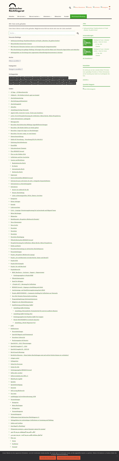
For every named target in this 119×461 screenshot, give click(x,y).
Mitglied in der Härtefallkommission (22, 302)
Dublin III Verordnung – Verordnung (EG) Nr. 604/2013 (27, 139)
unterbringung (71, 83)
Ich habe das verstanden (48, 458)
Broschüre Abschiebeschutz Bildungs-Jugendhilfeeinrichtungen (29, 124)
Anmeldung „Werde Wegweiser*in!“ (25, 322)
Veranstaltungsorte (17, 411)
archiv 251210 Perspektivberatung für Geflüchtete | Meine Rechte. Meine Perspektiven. (36, 116)
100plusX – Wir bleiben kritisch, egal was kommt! (25, 95)
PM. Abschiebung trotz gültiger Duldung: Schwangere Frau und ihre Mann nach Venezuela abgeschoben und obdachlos (45, 49)
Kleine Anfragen (15, 201)
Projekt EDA (14, 260)
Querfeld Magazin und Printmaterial (22, 334)
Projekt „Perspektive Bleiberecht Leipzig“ (23, 254)
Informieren (14, 187)
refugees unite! (15, 358)
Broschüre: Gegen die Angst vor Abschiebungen (24, 130)
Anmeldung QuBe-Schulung (21, 308)
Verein (14, 441)
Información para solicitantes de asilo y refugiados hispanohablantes (30, 181)
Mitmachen (58, 16)
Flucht (28, 80)
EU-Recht (15, 166)
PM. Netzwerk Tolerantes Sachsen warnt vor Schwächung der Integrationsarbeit (33, 46)
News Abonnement (16, 222)
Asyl (18, 77)
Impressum (14, 175)
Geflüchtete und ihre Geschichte (20, 157)
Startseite (13, 387)
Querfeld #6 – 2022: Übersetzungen (21, 343)
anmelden (85, 79)
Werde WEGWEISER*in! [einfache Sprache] (26, 319)
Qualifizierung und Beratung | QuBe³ (22, 305)
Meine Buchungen (16, 213)
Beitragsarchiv (15, 121)
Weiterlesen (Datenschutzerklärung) (68, 458)
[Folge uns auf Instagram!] (104, 7)
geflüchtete (42, 80)
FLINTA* (23, 80)
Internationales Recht (18, 169)
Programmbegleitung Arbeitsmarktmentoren (24, 299)
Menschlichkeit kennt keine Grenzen (21, 43)
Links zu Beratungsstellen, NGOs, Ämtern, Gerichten (27, 195)
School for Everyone (17, 364)
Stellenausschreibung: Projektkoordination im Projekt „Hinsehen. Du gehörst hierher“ (35, 40)
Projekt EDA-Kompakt (17, 263)
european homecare (14, 80)
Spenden (13, 382)
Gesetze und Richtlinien (17, 160)
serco (64, 83)
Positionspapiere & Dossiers (20, 340)
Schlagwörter (14, 361)
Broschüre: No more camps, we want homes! (23, 133)
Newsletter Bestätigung (17, 237)
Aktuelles (11, 16)
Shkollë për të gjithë (16, 379)
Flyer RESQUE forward (17, 151)
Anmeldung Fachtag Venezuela (19, 110)
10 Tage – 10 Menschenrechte (19, 92)
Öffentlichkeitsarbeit (18, 278)
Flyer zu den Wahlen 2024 (18, 154)
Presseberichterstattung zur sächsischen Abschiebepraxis (27, 249)
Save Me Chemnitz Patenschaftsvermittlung (24, 296)
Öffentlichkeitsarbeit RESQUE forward (22, 240)
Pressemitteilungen (16, 252)
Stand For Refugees (17, 281)
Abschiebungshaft (16, 104)
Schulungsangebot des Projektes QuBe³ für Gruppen (28, 317)
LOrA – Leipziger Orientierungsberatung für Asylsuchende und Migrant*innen (33, 210)
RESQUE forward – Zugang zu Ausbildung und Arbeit (27, 287)
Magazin (66, 80)
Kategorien (14, 198)
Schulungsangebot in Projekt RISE (23, 275)
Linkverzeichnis (15, 207)
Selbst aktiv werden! (16, 373)
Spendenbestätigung (16, 384)
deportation (28, 77)
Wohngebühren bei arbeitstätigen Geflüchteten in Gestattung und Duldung (32, 420)
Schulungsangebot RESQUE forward (21, 370)
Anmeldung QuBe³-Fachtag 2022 (22, 314)
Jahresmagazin (54, 80)
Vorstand (14, 447)
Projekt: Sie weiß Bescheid (18, 266)
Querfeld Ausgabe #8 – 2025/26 (20, 349)
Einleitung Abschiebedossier (19, 142)
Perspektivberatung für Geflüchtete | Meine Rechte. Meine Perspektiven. (31, 243)
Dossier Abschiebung (18, 192)
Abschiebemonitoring (17, 98)
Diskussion (44, 77)
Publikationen (15, 328)
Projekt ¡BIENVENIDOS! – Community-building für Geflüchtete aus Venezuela (35, 293)
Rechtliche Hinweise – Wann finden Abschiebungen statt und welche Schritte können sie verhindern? (40, 355)
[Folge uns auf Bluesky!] (89, 7)
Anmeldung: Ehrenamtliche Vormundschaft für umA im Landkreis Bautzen (36, 311)
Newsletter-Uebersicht (18, 337)
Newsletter (14, 228)
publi (12, 325)
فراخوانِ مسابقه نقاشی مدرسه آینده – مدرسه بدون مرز (26, 435)
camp (22, 77)
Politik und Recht (16, 246)
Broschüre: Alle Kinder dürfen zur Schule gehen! (25, 127)
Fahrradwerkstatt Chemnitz (18, 148)
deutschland (36, 77)
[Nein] (117, 456)
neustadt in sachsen (25, 83)
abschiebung (12, 77)
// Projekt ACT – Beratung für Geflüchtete (24, 284)
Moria (11, 83)
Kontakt (66, 16)
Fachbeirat (15, 444)
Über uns (13, 438)
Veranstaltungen (15, 399)
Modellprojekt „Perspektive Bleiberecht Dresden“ (25, 219)
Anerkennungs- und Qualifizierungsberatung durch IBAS (28, 290)
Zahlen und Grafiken (17, 423)
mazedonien (73, 80)
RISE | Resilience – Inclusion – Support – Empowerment (28, 272)
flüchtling (34, 80)
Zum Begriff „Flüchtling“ (18, 426)
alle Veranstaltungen (87, 58)
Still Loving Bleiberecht (17, 390)
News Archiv (14, 225)
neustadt (16, 83)
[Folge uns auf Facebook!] (96, 7)
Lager (61, 80)
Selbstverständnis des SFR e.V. (19, 376)
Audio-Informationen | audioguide (20, 119)
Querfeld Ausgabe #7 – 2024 (19, 346)
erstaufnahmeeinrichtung (60, 77)
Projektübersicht (15, 269)
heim (48, 80)
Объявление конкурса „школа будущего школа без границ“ (28, 429)
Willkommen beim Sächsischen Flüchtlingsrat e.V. (25, 417)
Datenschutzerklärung (17, 136)
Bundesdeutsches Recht (19, 163)
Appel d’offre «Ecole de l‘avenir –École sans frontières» (27, 113)
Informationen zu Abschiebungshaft (21, 184)
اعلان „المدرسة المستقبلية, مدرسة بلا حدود (23, 432)
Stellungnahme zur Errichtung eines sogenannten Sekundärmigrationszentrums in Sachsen (36, 52)
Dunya (50, 77)
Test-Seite (13, 393)
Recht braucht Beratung (78, 16)
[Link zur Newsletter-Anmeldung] (79, 7)
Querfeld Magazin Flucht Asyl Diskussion (50, 83)
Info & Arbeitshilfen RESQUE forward (22, 178)
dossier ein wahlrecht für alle (20, 189)
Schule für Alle (15, 367)
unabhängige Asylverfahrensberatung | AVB (23, 396)
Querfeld (34, 83)
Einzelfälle (14, 145)
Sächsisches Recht (17, 172)
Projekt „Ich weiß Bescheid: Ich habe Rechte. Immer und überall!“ (30, 257)
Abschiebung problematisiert (19, 101)
